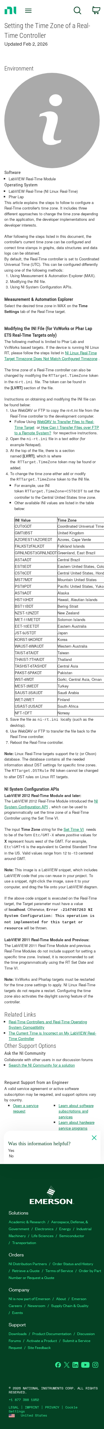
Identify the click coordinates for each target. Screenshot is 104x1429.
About (61, 1298)
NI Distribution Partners (28, 1263)
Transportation (24, 1242)
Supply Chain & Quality (69, 1305)
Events (17, 1312)
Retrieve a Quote (26, 1270)
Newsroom (36, 1305)
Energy (65, 1228)
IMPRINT (32, 1407)
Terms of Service (59, 1270)
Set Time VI (74, 829)
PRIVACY (52, 1407)
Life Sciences (42, 1235)
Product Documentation (51, 1333)
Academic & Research (27, 1221)
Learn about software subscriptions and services (76, 1111)
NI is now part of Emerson (29, 1298)
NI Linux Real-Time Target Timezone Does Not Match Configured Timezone (50, 355)
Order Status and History (73, 1263)
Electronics (44, 1228)
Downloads (18, 1333)
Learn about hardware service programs (76, 1125)
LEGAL (14, 1407)
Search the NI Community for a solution (42, 1065)
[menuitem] (77, 11)
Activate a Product (42, 1340)
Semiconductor (71, 1235)
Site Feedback (39, 1347)
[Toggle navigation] (29, 11)
